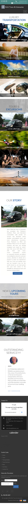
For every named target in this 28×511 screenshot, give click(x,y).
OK (21, 412)
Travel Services (6, 462)
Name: (3, 480)
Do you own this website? (10, 412)
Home (3, 455)
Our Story (4, 466)
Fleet (3, 464)
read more (17, 273)
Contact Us (5, 469)
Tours (3, 457)
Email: (14, 483)
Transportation (6, 459)
